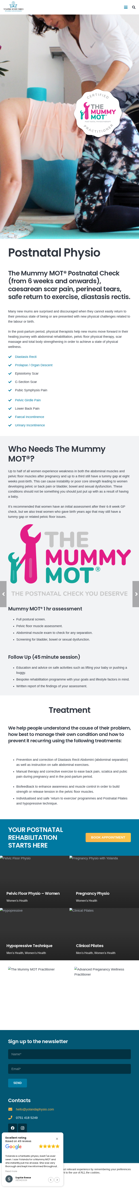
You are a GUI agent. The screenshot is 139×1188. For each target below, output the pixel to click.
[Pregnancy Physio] (104, 882)
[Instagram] (22, 1128)
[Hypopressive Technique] (35, 934)
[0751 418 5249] (12, 1118)
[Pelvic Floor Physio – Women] (35, 882)
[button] (125, 7)
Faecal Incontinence (29, 417)
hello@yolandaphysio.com (35, 1109)
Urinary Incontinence (30, 425)
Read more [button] (11, 1171)
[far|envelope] (12, 1109)
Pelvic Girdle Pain (28, 400)
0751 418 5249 (27, 1118)
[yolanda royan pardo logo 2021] (13, 6)
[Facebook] (12, 1128)
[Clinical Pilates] (104, 934)
